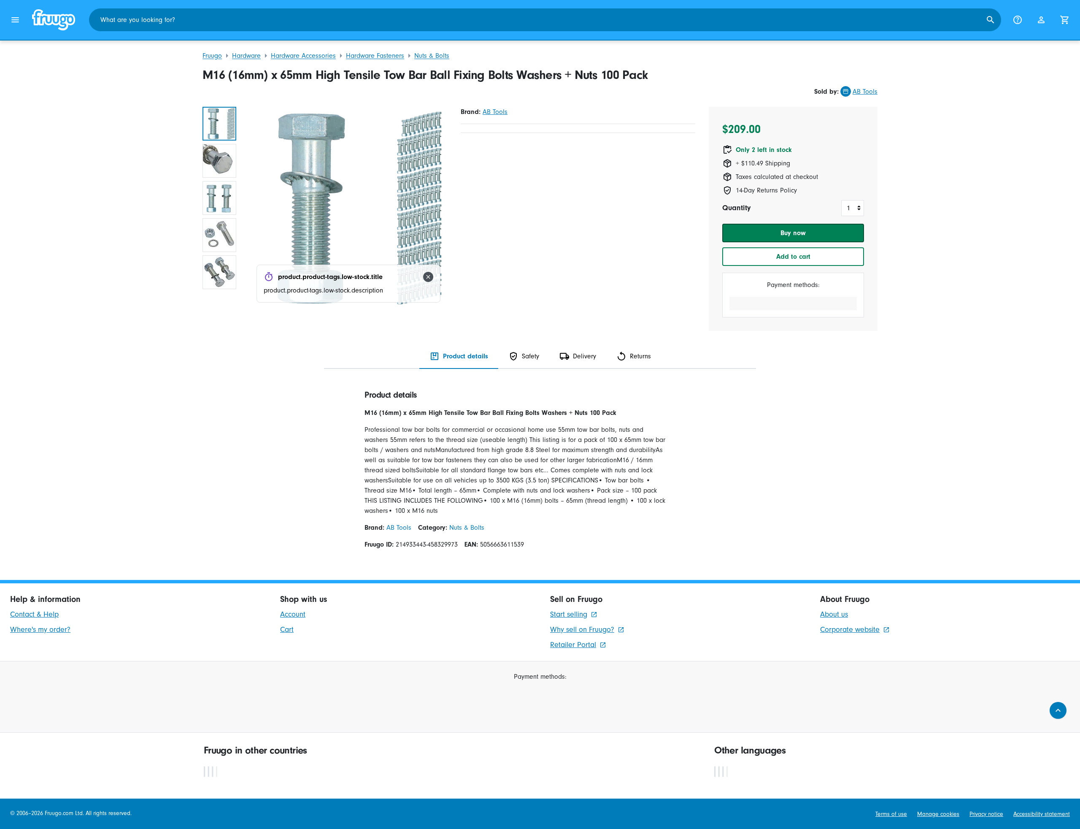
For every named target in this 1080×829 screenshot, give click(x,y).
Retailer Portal (573, 644)
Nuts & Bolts (431, 56)
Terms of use (891, 814)
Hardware (246, 56)
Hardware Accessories (303, 56)
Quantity (736, 207)
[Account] (1041, 19)
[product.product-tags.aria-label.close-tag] (428, 277)
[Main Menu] (15, 19)
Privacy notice (986, 814)
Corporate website (850, 629)
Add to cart (793, 256)
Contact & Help (34, 614)
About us (834, 614)
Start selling (568, 614)
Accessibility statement (1041, 814)
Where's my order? (40, 629)
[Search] (990, 19)
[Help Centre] (1017, 19)
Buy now (793, 233)
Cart (287, 629)
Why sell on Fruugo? (582, 629)
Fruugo (212, 56)
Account (292, 614)
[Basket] (1064, 19)
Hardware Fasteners (375, 56)
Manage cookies (938, 814)
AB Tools (865, 91)
